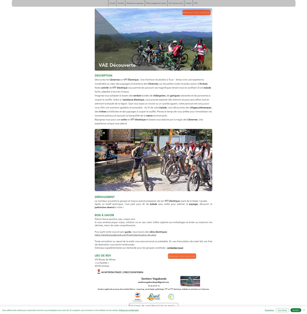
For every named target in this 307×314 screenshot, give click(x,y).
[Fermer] (304, 310)
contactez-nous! (175, 247)
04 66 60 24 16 (154, 286)
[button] (153, 160)
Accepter (295, 310)
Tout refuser (282, 310)
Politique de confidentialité (129, 310)
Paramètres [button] (269, 310)
